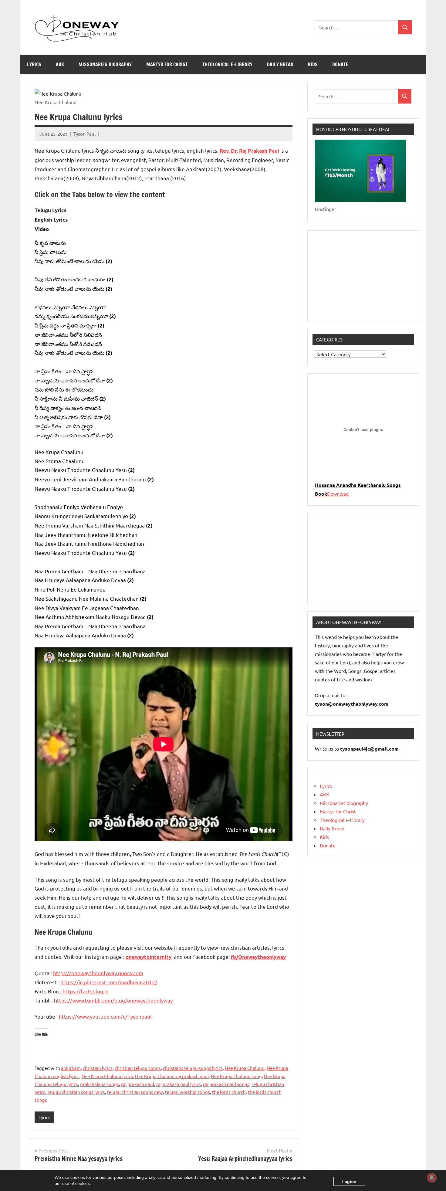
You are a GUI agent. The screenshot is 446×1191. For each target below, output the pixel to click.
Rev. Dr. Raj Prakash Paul (249, 151)
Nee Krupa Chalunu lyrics (107, 1076)
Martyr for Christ (167, 64)
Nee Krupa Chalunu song (236, 1076)
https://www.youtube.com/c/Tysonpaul (105, 1016)
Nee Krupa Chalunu (245, 1068)
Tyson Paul (84, 134)
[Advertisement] (363, 276)
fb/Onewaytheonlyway (258, 957)
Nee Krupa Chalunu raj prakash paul (172, 1076)
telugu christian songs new (135, 1092)
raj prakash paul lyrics (178, 1084)
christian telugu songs (138, 1068)
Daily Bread (280, 64)
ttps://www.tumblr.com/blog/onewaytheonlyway (115, 1000)
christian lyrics (98, 1068)
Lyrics (34, 64)
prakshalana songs (99, 1084)
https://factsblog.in (86, 991)
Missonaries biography (105, 64)
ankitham (71, 1068)
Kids (313, 64)
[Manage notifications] (432, 1178)
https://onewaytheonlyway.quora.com (98, 973)
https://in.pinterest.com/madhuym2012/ (108, 982)
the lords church (229, 1092)
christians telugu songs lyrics (193, 1068)
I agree (349, 1181)
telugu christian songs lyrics (76, 1092)
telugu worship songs (187, 1092)
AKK (60, 64)
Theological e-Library (227, 64)
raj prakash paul (137, 1084)
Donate (340, 64)
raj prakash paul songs (226, 1084)
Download (338, 493)
